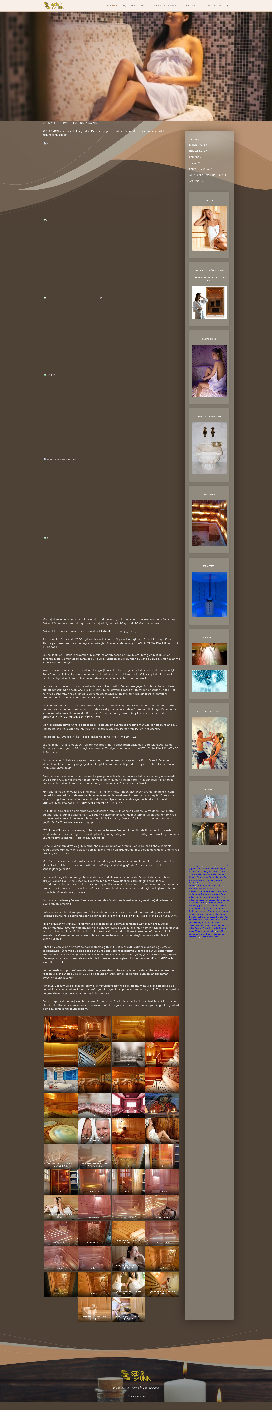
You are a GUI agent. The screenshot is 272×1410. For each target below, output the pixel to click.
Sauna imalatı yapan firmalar (203, 874)
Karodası (200, 900)
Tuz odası (215, 922)
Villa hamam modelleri (213, 908)
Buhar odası (217, 885)
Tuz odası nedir (210, 928)
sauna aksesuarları (209, 936)
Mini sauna (201, 868)
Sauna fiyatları (216, 877)
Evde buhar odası (206, 891)
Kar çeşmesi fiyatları (213, 919)
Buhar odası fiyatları (198, 888)
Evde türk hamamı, (198, 911)
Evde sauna (202, 877)
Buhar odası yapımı (210, 894)
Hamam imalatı (212, 905)
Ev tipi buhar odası (212, 897)
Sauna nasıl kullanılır (207, 883)
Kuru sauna (219, 871)
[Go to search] (227, 5)
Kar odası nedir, (214, 902)
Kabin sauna (209, 866)
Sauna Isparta (195, 866)
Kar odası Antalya (213, 900)
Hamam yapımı (196, 905)
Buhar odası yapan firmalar (211, 917)
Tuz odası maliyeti (215, 925)
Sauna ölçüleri (203, 885)
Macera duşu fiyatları (205, 931)
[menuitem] (111, 5)
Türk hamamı (214, 911)
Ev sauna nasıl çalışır (203, 871)
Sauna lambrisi (203, 934)
